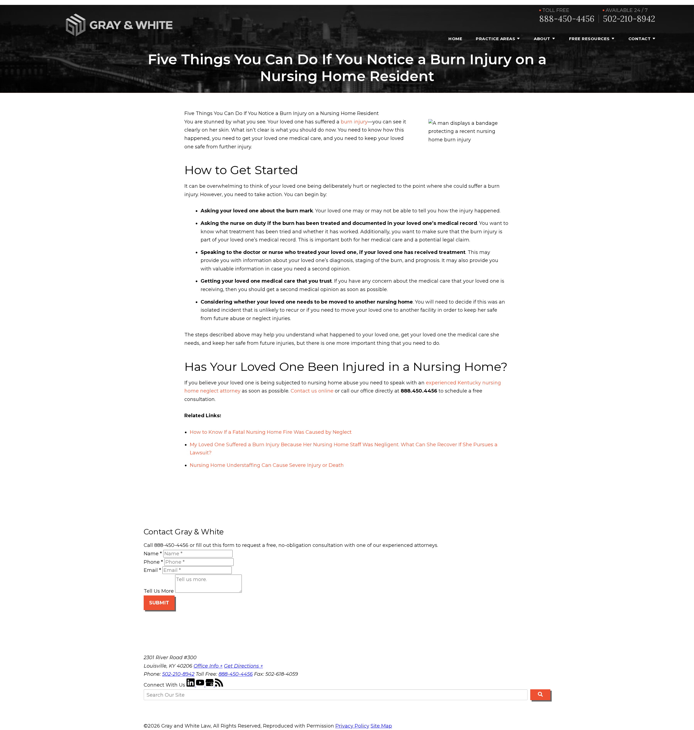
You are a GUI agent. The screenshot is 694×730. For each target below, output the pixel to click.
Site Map (381, 726)
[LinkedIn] (191, 685)
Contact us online (312, 391)
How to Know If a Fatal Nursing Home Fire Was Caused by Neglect (271, 432)
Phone (153, 562)
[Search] (540, 694)
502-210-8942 (629, 19)
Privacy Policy (352, 726)
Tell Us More (159, 591)
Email (152, 570)
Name (153, 554)
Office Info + (208, 666)
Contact (639, 38)
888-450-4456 (567, 19)
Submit (159, 603)
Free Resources (589, 38)
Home (455, 38)
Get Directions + (243, 666)
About (542, 38)
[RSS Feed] (219, 685)
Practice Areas (495, 38)
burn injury (354, 122)
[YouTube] (200, 685)
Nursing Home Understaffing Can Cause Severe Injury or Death (267, 465)
